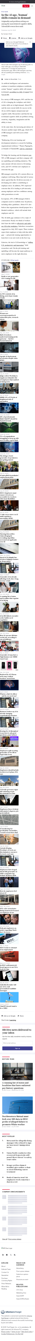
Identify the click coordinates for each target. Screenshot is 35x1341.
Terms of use (15, 1332)
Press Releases (6, 1283)
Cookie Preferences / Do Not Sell (12, 1334)
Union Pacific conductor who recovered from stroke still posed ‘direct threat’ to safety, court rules (19, 1156)
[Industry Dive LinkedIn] (3, 1255)
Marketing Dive (21, 1293)
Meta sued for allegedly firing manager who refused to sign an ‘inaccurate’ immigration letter (19, 1144)
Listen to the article (13, 79)
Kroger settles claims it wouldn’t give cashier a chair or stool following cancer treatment (19, 1168)
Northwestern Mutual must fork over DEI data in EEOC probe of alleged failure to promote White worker (15, 1120)
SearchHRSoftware (22, 1299)
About (3, 1266)
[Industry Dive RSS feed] (15, 1255)
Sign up (26, 6)
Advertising (20, 1268)
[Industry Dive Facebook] (7, 1255)
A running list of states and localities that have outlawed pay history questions (16, 1085)
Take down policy (27, 1332)
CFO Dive (19, 1290)
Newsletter (4, 1275)
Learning (13, 1020)
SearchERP (20, 1296)
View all (4, 1239)
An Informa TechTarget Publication (17, 2)
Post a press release (14, 1239)
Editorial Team (6, 1269)
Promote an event (22, 1279)
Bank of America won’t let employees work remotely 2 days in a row (18, 1179)
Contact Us (5, 1272)
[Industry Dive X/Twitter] (11, 1255)
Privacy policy (5, 1332)
